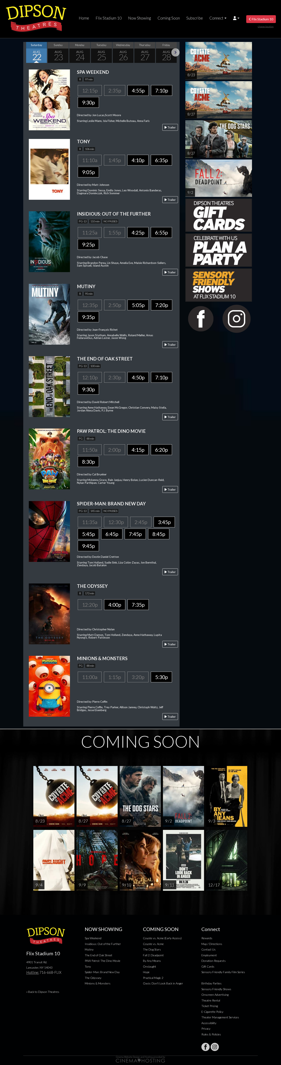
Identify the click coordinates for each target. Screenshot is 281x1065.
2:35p (114, 90)
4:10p (138, 160)
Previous (27, 52)
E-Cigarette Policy (212, 1011)
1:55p (114, 232)
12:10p (90, 377)
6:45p (112, 534)
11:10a (89, 160)
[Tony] (49, 169)
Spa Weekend (93, 938)
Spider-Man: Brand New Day (102, 972)
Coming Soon (169, 18)
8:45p (158, 534)
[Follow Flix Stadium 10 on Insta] (215, 1047)
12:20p (90, 605)
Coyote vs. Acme (153, 944)
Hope (146, 972)
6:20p (161, 450)
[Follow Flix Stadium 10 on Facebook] (205, 1047)
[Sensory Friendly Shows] (218, 284)
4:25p (138, 232)
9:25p (88, 244)
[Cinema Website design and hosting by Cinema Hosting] (140, 1059)
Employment (209, 955)
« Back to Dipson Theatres (42, 991)
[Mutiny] (49, 314)
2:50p (114, 305)
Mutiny (89, 949)
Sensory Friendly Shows (216, 989)
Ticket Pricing (209, 1006)
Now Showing (139, 18)
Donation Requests (213, 960)
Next (175, 52)
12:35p (90, 305)
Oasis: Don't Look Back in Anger (163, 983)
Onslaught (149, 966)
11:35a (89, 522)
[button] (236, 18)
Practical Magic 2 (153, 978)
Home (84, 18)
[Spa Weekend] (49, 99)
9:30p (88, 102)
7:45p (135, 534)
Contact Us (208, 949)
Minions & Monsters (97, 983)
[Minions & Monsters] (49, 686)
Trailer (171, 127)
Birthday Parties (211, 983)
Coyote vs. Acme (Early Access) (162, 938)
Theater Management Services (220, 1017)
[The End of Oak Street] (49, 386)
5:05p (138, 305)
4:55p (138, 90)
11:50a (89, 450)
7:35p (138, 605)
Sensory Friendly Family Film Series (223, 972)
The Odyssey (93, 978)
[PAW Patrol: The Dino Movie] (49, 458)
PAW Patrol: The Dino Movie (102, 960)
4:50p (138, 377)
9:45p (88, 546)
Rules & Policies (211, 1034)
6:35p (161, 160)
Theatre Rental (210, 1000)
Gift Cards (207, 966)
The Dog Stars (152, 949)
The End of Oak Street (98, 955)
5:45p (88, 534)
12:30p (116, 522)
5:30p (161, 677)
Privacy (205, 1028)
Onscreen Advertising (215, 994)
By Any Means (152, 960)
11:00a (89, 677)
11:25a (89, 232)
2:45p (141, 522)
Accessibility (208, 1023)
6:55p (161, 232)
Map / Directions (211, 944)
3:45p (164, 522)
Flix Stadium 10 (109, 18)
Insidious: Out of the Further (103, 944)
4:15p (138, 450)
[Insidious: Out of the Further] (49, 241)
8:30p (88, 462)
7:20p (161, 305)
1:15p (114, 677)
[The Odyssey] (49, 613)
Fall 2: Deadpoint (153, 955)
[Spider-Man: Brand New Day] (49, 531)
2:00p (114, 450)
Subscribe (194, 18)
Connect (216, 18)
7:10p (161, 90)
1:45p (114, 160)
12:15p (90, 90)
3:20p (138, 677)
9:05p (88, 172)
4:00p (114, 605)
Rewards (206, 938)
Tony (88, 966)
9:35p (88, 317)
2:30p (114, 377)
